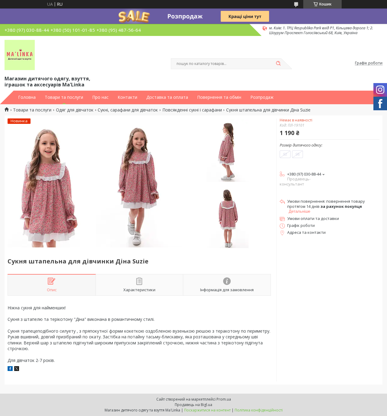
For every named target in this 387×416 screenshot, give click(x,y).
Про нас (100, 97)
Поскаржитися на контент (207, 410)
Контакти (127, 97)
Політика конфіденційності (259, 410)
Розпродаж (262, 97)
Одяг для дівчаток (74, 110)
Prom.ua (223, 399)
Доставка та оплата (167, 97)
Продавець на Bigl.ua (193, 404)
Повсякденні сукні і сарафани (192, 110)
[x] (16, 369)
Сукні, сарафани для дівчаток (128, 110)
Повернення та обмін (219, 97)
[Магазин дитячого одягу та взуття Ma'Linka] (20, 55)
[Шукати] (278, 63)
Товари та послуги (64, 97)
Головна (27, 97)
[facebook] (10, 369)
